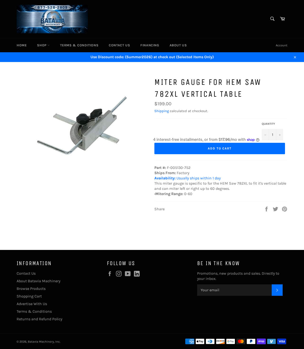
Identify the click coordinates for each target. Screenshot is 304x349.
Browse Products (31, 288)
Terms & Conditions (79, 45)
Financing (149, 45)
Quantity (268, 123)
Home (22, 45)
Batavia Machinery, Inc (44, 341)
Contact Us (119, 45)
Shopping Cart (29, 296)
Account (281, 45)
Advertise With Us (32, 303)
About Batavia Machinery (38, 281)
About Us (178, 45)
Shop (42, 45)
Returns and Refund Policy (39, 319)
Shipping (161, 111)
